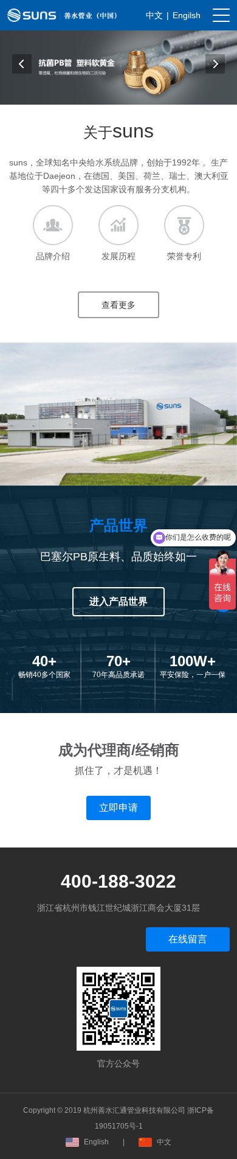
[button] (22, 64)
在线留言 (187, 939)
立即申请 (118, 807)
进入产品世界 (118, 601)
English (96, 1142)
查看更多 (118, 305)
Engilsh (187, 15)
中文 (154, 15)
